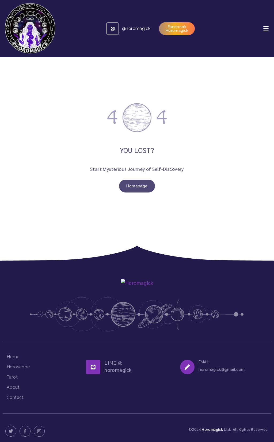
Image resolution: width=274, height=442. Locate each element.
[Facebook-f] (25, 431)
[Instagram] (39, 431)
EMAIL (204, 362)
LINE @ (113, 363)
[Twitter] (10, 431)
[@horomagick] (112, 28)
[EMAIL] (187, 367)
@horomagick (136, 28)
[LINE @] (93, 367)
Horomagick (212, 429)
